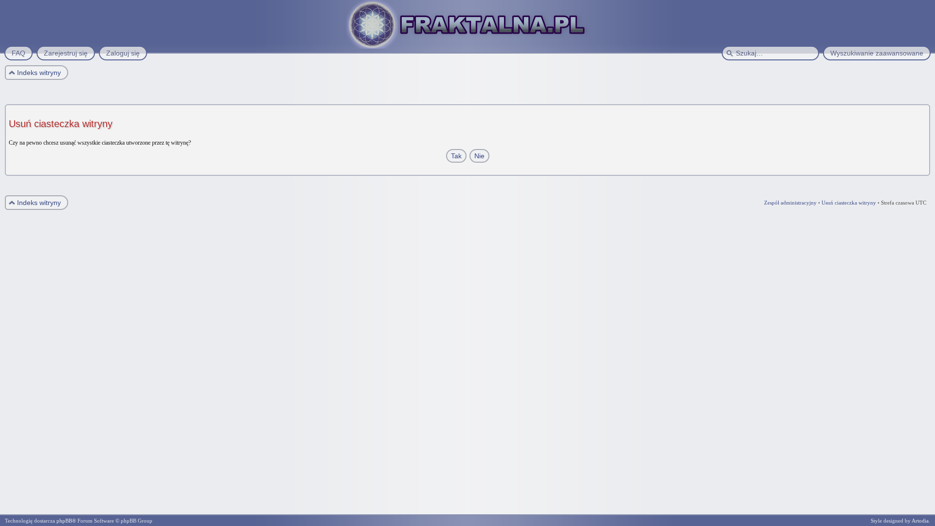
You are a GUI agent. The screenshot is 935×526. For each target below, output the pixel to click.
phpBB (64, 521)
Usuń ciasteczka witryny (849, 203)
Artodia (920, 521)
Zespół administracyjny (790, 203)
